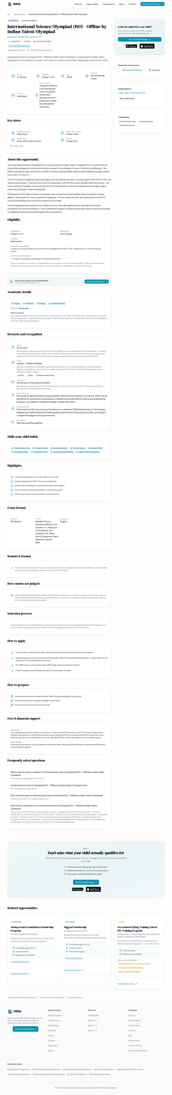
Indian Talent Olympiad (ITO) (26, 36)
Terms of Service (135, 1045)
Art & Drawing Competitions (19, 1074)
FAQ (130, 1035)
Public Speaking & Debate (99, 1074)
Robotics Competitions (104, 1069)
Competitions (54, 1020)
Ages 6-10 (92, 1020)
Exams (50, 1050)
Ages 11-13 (92, 1025)
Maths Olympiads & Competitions (46, 1069)
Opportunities (92, 4)
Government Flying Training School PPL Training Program (137, 928)
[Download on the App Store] (147, 46)
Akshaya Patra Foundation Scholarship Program (32, 928)
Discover (78, 4)
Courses (51, 1040)
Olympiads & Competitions (18, 1069)
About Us (132, 1015)
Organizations (109, 4)
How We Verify (134, 1020)
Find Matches (93, 1015)
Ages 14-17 (92, 1030)
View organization (127, 98)
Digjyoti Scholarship (75, 927)
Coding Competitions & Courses (129, 1069)
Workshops (52, 1045)
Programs (52, 1030)
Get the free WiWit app (151, 4)
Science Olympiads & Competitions (22, 997)
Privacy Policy (134, 1040)
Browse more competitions (52, 997)
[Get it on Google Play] (131, 46)
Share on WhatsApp (134, 70)
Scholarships (53, 1025)
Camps (51, 1035)
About (121, 4)
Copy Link (156, 70)
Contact (132, 4)
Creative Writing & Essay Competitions (49, 1074)
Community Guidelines (137, 1050)
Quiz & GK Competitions (77, 1074)
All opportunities (75, 997)
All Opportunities (55, 1015)
